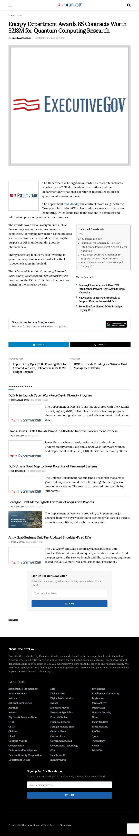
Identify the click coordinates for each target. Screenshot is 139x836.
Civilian (12, 731)
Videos (95, 745)
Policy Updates (100, 721)
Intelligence (98, 688)
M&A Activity (99, 702)
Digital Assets (57, 693)
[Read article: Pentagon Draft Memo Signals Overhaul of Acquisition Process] (25, 519)
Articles (12, 698)
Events (54, 702)
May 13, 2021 (32, 436)
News (19, 15)
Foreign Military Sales (62, 726)
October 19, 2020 (40, 400)
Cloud (11, 736)
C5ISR (11, 726)
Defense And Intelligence (22, 750)
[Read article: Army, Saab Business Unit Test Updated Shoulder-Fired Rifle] (25, 555)
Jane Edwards (17, 436)
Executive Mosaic (31, 825)
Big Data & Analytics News (22, 717)
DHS (52, 688)
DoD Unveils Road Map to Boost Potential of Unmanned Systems (52, 466)
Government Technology (64, 745)
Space (95, 736)
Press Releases (100, 726)
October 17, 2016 (35, 542)
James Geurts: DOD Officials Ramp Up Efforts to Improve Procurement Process (62, 431)
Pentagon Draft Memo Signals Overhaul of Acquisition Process (51, 502)
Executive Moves (59, 707)
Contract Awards (17, 740)
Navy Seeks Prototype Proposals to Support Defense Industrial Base (101, 256)
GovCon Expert (58, 736)
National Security (101, 712)
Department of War (19, 759)
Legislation (98, 698)
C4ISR (11, 721)
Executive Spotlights (61, 712)
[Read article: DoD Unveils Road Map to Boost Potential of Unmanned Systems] (25, 484)
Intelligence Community (105, 693)
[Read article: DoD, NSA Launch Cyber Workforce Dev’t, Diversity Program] (25, 413)
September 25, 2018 (45, 37)
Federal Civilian (59, 717)
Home (11, 15)
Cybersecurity (16, 745)
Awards (12, 712)
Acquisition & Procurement (23, 688)
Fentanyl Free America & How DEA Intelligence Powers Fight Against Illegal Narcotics (104, 246)
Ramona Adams (18, 542)
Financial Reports (60, 721)
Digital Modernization (62, 698)
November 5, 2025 (35, 507)
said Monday (72, 204)
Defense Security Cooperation (25, 755)
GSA (52, 750)
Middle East (98, 707)
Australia (13, 707)
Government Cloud (61, 740)
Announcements (17, 693)
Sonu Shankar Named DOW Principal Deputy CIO (102, 264)
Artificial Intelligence (20, 702)
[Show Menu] (10, 5)
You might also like (91, 238)
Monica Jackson (21, 37)
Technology (98, 740)
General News (58, 731)
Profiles (96, 731)
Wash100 (97, 750)
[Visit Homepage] (69, 5)
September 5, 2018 (37, 471)
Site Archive (65, 825)
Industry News (58, 759)
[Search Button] (129, 5)
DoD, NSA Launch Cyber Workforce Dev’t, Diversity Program (50, 395)
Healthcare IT (57, 755)
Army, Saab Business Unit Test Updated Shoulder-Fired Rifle (49, 537)
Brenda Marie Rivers (20, 400)
